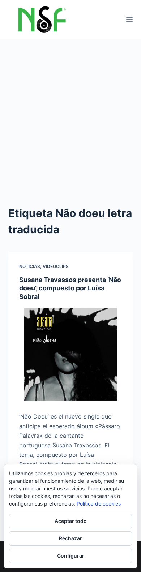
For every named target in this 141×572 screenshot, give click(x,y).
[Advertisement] (70, 113)
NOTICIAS (29, 266)
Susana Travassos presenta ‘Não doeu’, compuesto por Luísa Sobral (70, 288)
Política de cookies (99, 503)
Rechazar (70, 538)
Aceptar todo (71, 521)
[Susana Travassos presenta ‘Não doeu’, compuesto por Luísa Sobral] (70, 354)
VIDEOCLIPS (56, 266)
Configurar (70, 555)
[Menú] (129, 19)
